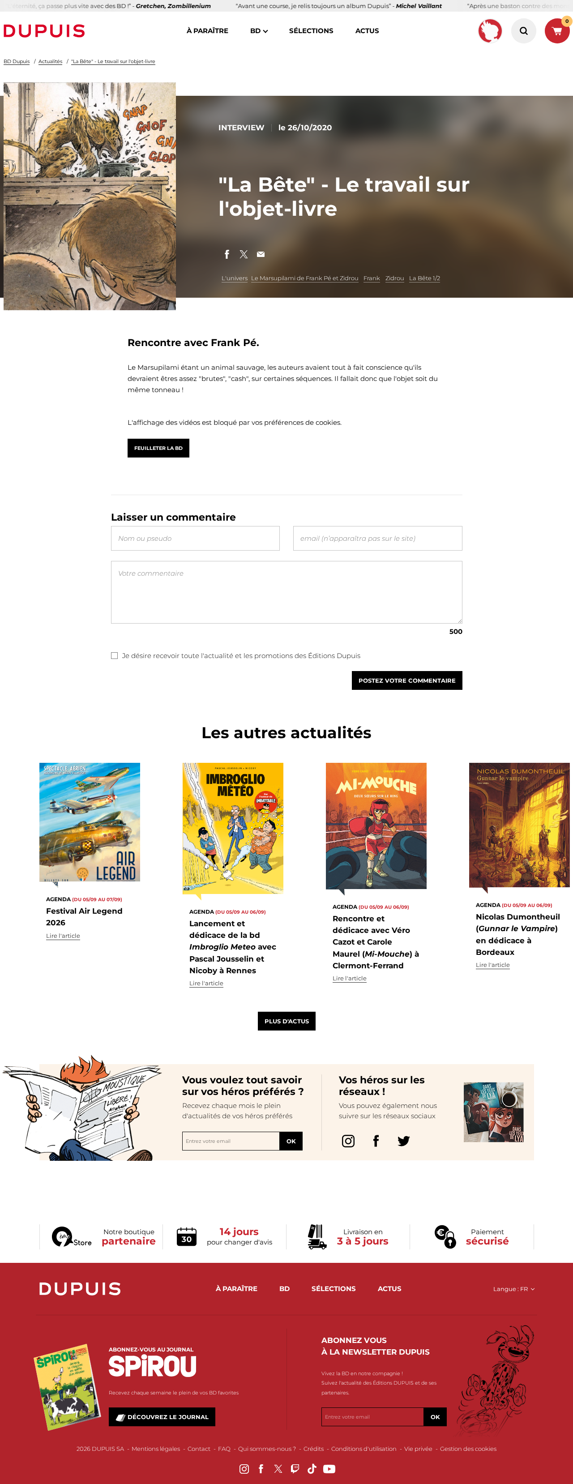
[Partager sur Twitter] (243, 254)
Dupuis (46, 31)
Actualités (50, 61)
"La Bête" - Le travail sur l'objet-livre (113, 61)
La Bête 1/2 (424, 278)
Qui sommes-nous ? (267, 1448)
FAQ (224, 1448)
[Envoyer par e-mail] (260, 254)
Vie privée (418, 1448)
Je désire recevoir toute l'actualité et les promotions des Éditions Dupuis (241, 655)
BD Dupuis (17, 61)
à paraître (207, 30)
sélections (311, 30)
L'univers (235, 278)
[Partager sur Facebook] (226, 254)
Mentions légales (156, 1448)
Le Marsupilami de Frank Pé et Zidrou (305, 278)
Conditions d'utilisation (364, 1448)
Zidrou (394, 278)
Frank (371, 278)
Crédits (314, 1448)
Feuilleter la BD (158, 448)
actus (367, 30)
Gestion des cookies (468, 1448)
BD (255, 30)
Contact (199, 1448)
